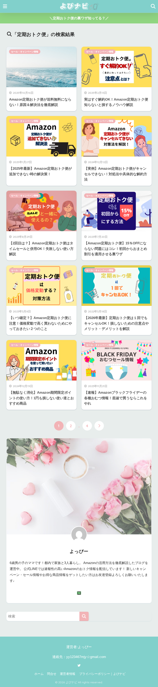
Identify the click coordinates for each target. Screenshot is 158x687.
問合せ (51, 673)
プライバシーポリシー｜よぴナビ (102, 673)
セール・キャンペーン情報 (24, 51)
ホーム (39, 673)
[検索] (84, 616)
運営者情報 (67, 673)
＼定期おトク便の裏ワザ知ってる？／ (79, 18)
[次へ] (99, 426)
